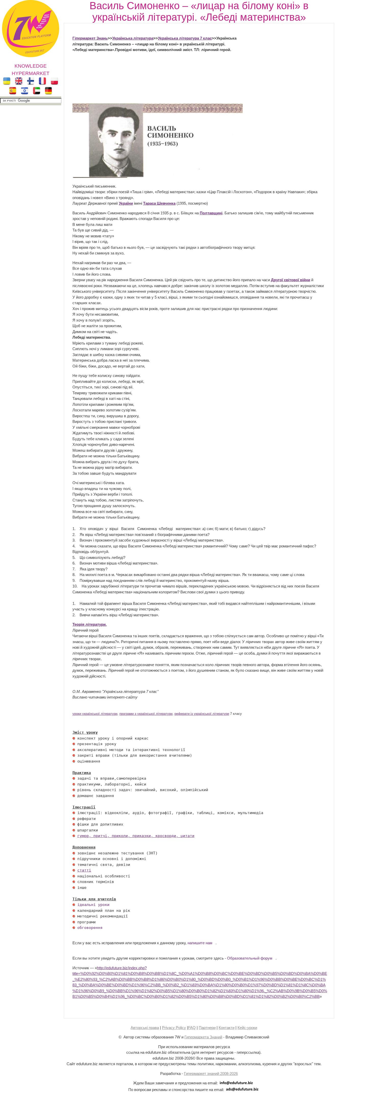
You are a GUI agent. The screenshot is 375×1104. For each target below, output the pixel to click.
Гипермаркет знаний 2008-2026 (211, 1073)
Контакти (226, 1027)
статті (84, 870)
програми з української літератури (145, 714)
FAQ (192, 1027)
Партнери (207, 1027)
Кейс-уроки (247, 1027)
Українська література (132, 38)
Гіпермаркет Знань (90, 38)
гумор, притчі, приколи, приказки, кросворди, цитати (135, 835)
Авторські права (145, 1027)
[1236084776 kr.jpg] (73, 738)
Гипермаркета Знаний (203, 1037)
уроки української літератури (94, 714)
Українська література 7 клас (185, 38)
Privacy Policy (174, 1027)
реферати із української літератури (201, 714)
